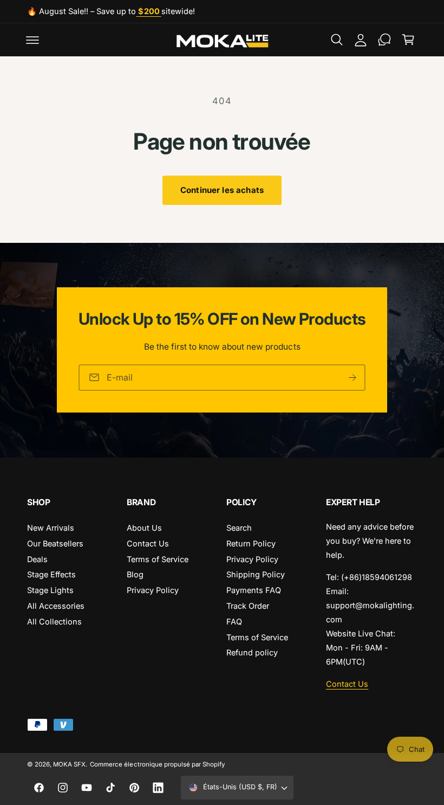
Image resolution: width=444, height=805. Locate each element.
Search (239, 527)
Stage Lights (50, 590)
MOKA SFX (69, 764)
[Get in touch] (384, 39)
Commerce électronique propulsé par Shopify (157, 764)
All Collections (54, 621)
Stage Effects (51, 574)
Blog (135, 574)
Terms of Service (157, 559)
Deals (37, 559)
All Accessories (55, 605)
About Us (144, 527)
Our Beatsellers (55, 543)
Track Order (247, 605)
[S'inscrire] (352, 377)
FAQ (234, 621)
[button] (32, 39)
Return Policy (251, 543)
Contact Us (148, 543)
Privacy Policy (153, 590)
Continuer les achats (222, 190)
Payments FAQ (253, 590)
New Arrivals (50, 527)
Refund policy (252, 652)
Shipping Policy (255, 574)
